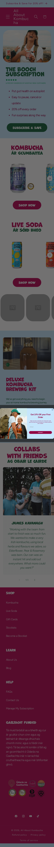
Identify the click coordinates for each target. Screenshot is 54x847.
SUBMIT (40, 432)
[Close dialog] (52, 410)
